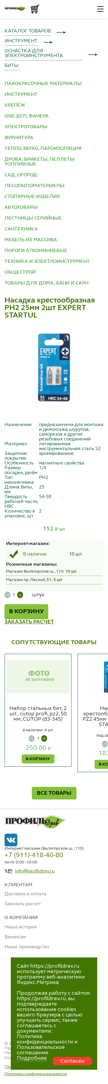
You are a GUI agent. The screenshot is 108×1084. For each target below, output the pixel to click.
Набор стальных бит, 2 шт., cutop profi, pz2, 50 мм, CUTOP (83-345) (38, 714)
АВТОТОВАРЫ (21, 207)
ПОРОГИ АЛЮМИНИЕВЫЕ (35, 250)
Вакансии (15, 937)
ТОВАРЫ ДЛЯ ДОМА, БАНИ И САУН (46, 283)
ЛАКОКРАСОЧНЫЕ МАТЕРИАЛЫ (43, 83)
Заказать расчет (22, 904)
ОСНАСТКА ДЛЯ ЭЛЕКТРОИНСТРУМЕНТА (33, 53)
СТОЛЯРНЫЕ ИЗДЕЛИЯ (32, 196)
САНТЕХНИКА (21, 229)
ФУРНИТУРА (18, 138)
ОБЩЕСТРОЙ (20, 272)
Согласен (72, 1061)
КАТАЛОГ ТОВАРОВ (27, 31)
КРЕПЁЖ (14, 105)
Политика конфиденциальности (35, 1074)
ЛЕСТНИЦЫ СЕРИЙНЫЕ (33, 218)
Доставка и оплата (25, 894)
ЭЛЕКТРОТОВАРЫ (25, 127)
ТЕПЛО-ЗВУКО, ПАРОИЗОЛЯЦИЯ (43, 148)
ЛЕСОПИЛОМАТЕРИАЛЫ (34, 186)
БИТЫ (11, 65)
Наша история (20, 927)
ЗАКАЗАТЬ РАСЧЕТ (29, 622)
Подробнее (32, 1058)
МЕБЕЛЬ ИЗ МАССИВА (30, 240)
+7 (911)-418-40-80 (33, 855)
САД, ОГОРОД (20, 175)
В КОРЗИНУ (26, 612)
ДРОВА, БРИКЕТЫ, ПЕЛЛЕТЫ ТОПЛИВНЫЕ (39, 162)
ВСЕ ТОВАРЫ (54, 793)
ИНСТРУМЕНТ (21, 41)
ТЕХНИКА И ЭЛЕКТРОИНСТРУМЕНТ (47, 261)
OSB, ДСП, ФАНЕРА (26, 116)
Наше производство (26, 947)
